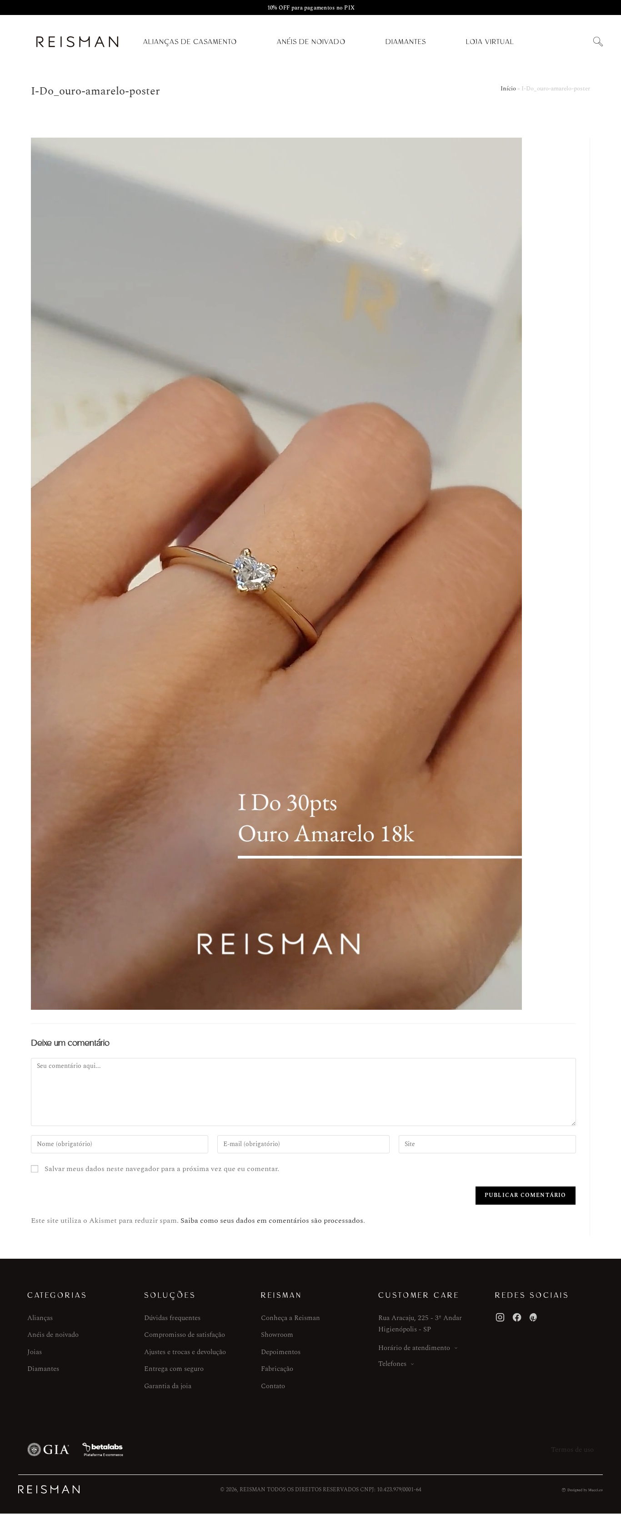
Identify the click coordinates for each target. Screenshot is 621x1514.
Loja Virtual (490, 41)
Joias (34, 1352)
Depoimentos (280, 1352)
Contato (273, 1386)
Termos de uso (572, 1450)
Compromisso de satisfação (184, 1335)
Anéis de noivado (53, 1335)
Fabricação (277, 1369)
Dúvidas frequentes (172, 1318)
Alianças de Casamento (190, 41)
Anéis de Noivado (311, 41)
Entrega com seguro (174, 1369)
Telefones (392, 1364)
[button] (598, 42)
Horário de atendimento (414, 1348)
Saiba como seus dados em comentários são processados (271, 1220)
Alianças (40, 1318)
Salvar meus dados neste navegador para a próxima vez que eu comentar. (162, 1168)
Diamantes (406, 41)
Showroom (277, 1335)
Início (508, 88)
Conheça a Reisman (290, 1318)
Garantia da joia (167, 1386)
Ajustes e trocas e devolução (185, 1352)
